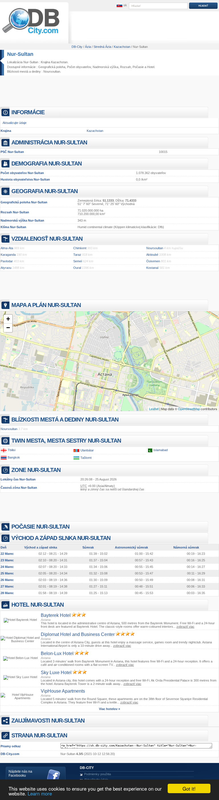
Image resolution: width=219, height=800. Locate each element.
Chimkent (79, 248)
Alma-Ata (7, 248)
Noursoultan (51, 71)
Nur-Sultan (20, 54)
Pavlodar (7, 261)
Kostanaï (152, 267)
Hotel (150, 67)
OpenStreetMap (189, 408)
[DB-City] (30, 34)
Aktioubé (152, 254)
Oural (77, 267)
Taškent (86, 457)
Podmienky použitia (97, 774)
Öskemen (153, 261)
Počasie (138, 67)
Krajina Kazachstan (54, 62)
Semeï (77, 261)
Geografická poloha (51, 67)
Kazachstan (95, 130)
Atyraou (6, 267)
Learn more (40, 793)
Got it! (189, 788)
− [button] (8, 327)
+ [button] (8, 318)
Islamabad (160, 450)
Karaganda (8, 254)
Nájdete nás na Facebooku (20, 774)
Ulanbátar (87, 450)
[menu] (121, 5)
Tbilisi (11, 450)
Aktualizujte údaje (15, 122)
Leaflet (154, 408)
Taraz (77, 254)
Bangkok (14, 457)
